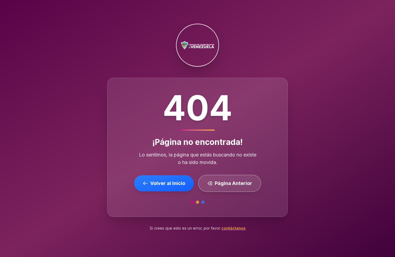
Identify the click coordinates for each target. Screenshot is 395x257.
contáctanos (233, 228)
